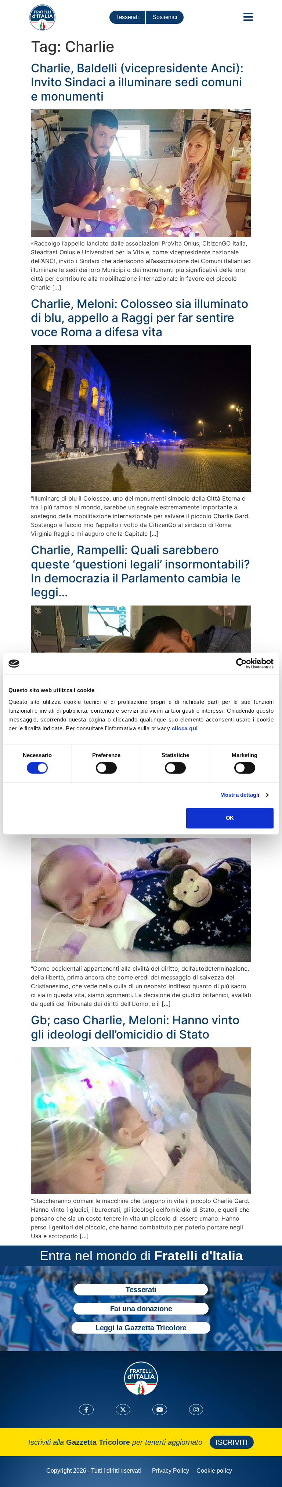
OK (230, 818)
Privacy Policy (170, 1471)
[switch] (106, 768)
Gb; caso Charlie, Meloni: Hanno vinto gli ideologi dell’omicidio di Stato (135, 1027)
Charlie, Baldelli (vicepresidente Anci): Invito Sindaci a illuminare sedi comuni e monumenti (137, 82)
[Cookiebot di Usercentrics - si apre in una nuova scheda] (241, 663)
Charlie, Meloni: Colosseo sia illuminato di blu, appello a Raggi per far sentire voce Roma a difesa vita (139, 318)
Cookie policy (214, 1471)
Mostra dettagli (240, 795)
